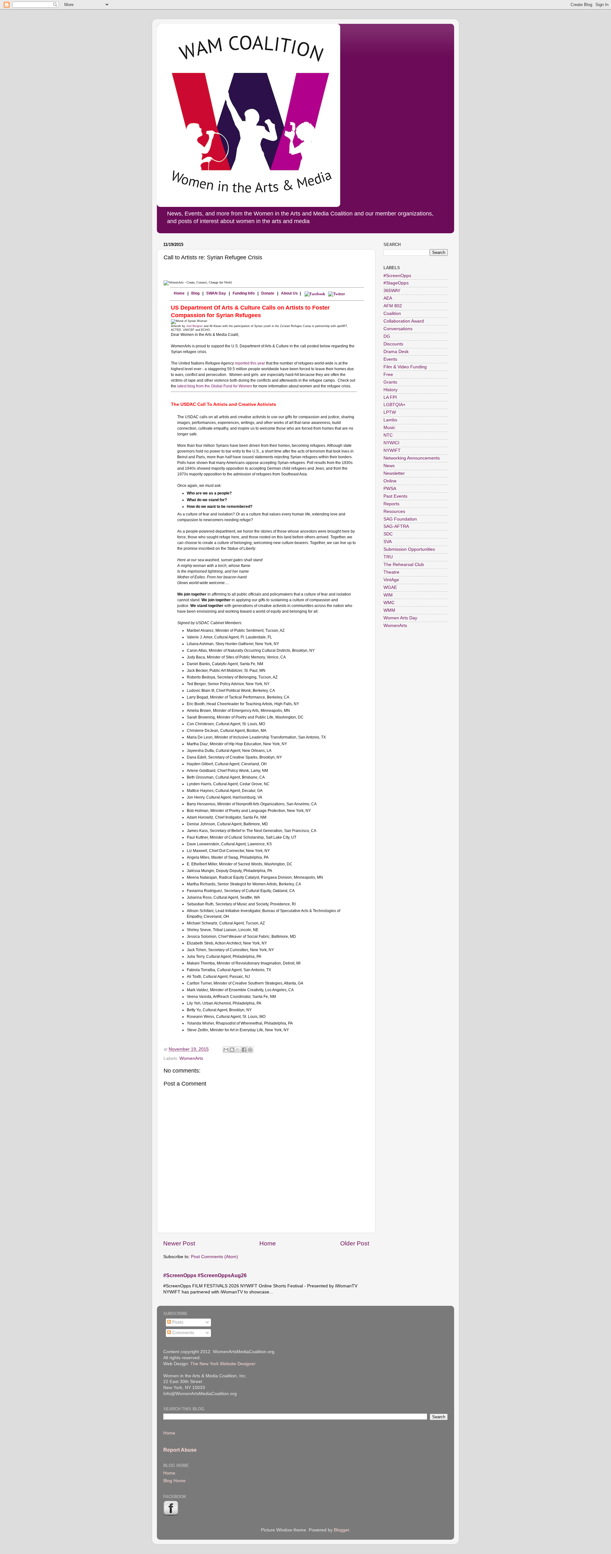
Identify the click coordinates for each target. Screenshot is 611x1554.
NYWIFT (392, 450)
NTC (388, 435)
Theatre (391, 572)
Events (390, 359)
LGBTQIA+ (394, 404)
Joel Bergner (194, 326)
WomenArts (191, 1058)
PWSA (389, 488)
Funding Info (244, 293)
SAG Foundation (400, 519)
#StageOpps (396, 283)
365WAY (391, 290)
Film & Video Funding (405, 367)
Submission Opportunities (409, 549)
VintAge (391, 579)
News (389, 465)
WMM (389, 610)
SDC (388, 534)
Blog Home (174, 1480)
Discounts (393, 344)
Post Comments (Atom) (214, 1256)
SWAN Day (216, 293)
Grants (390, 382)
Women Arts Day (400, 618)
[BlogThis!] (232, 1049)
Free (388, 374)
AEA (387, 298)
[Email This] (226, 1049)
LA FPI (390, 397)
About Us (289, 293)
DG (386, 336)
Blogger (341, 1530)
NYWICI (391, 442)
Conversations (397, 328)
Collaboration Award (403, 321)
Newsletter (394, 473)
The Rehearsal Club (403, 564)
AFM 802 (392, 305)
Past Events (395, 496)
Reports (391, 503)
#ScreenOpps (397, 275)
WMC (389, 602)
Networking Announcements (411, 458)
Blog (195, 293)
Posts (177, 1322)
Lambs (390, 420)
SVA (387, 541)
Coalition (392, 313)
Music (389, 427)
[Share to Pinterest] (250, 1049)
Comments (182, 1332)
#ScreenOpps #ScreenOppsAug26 (205, 1275)
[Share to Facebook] (244, 1049)
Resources (394, 511)
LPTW (389, 412)
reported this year (250, 363)
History (390, 389)
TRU (388, 557)
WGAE (390, 587)
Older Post (354, 1243)
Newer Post (179, 1243)
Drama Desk (396, 351)
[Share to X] (238, 1049)
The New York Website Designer (223, 1363)
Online (390, 481)
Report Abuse (180, 1450)
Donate (267, 293)
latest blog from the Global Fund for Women (214, 386)
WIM (388, 595)
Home (178, 293)
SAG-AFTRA (396, 526)
